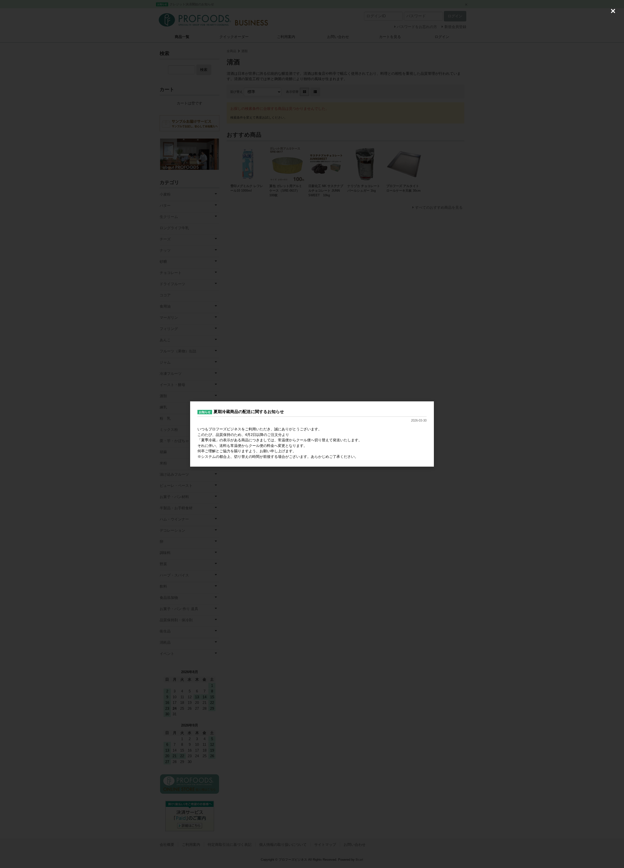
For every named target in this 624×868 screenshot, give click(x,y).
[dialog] (312, 434)
